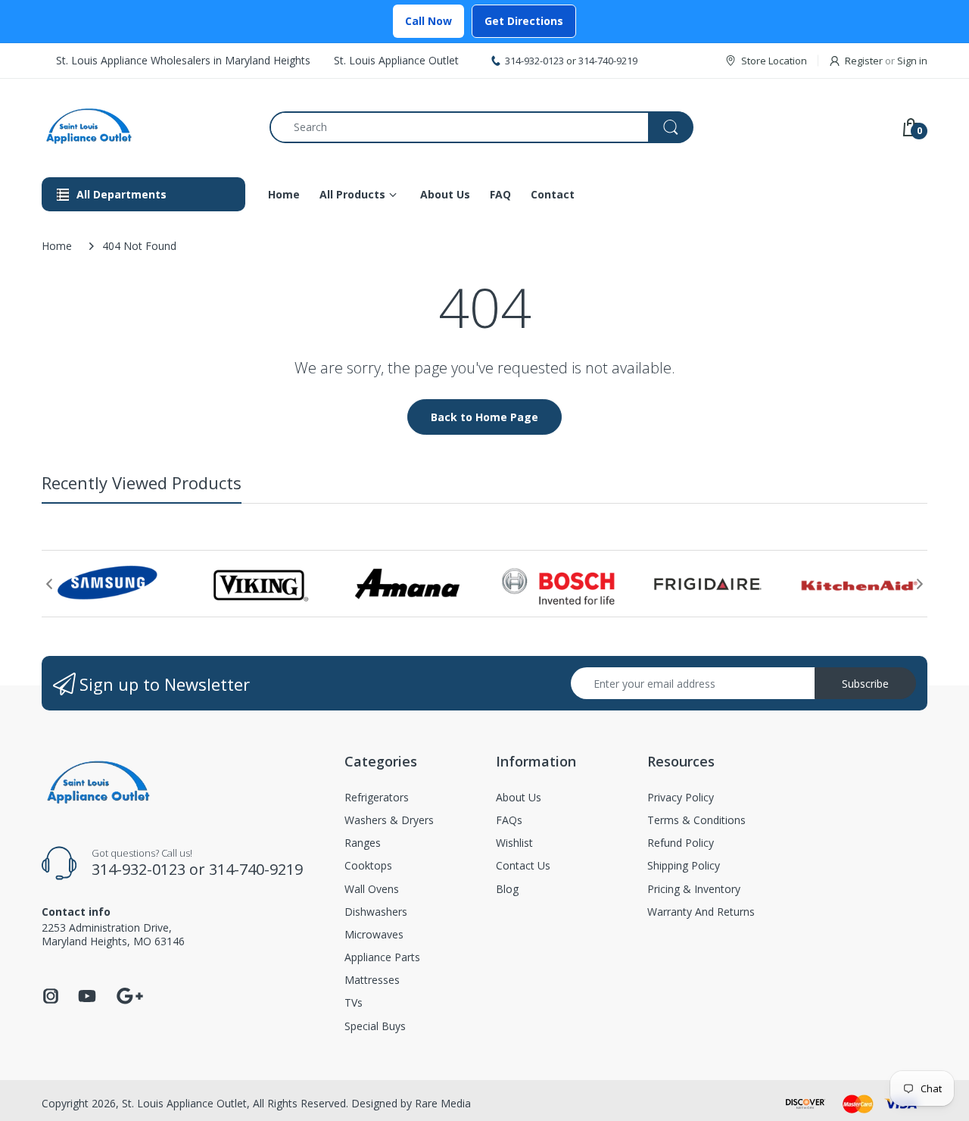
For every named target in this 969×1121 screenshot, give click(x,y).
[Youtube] (87, 1000)
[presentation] (49, 584)
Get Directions (523, 21)
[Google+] (129, 994)
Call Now (428, 21)
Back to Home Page (484, 417)
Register (864, 60)
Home (57, 246)
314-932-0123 (534, 60)
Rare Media (443, 1103)
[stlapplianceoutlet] (144, 127)
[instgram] (51, 1000)
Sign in (912, 60)
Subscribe (865, 683)
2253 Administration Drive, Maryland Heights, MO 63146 (113, 934)
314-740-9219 (607, 60)
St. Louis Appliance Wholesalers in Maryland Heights (183, 60)
